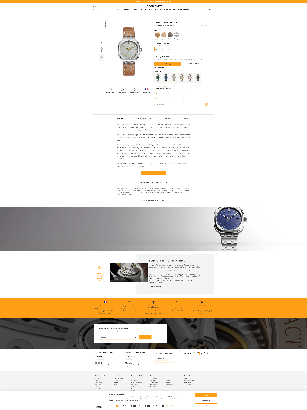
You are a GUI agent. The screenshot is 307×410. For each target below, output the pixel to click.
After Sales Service (169, 380)
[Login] (210, 10)
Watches (135, 9)
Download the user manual (153, 173)
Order (166, 63)
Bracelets (116, 380)
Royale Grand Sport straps (136, 386)
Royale (96, 380)
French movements (154, 378)
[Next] (101, 64)
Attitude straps (134, 388)
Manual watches (153, 384)
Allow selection (206, 400)
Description (120, 118)
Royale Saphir (98, 384)
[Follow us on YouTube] (204, 353)
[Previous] (101, 43)
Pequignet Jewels (118, 376)
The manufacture (188, 376)
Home (95, 16)
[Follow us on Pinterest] (201, 353)
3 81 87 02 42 (130, 359)
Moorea (96, 390)
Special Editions (187, 382)
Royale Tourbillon (98, 382)
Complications (153, 380)
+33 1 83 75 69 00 (100, 359)
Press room (167, 390)
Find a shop (167, 388)
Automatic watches (154, 382)
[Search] (213, 6)
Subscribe (145, 337)
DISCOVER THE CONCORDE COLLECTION (154, 200)
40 (162, 49)
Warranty (187, 118)
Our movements (154, 376)
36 (156, 49)
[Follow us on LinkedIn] (207, 353)
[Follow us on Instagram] (198, 353)
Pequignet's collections (100, 376)
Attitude (97, 386)
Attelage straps (134, 380)
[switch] (133, 406)
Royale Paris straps (135, 390)
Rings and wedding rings (119, 378)
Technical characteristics (143, 118)
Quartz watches (153, 386)
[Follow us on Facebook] (195, 353)
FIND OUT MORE (156, 286)
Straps (143, 9)
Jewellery (152, 9)
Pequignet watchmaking (189, 380)
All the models (103, 16)
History (185, 378)
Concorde (97, 378)
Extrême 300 (97, 388)
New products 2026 (123, 9)
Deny (206, 405)
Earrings (115, 384)
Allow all (206, 395)
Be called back (193, 63)
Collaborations (187, 384)
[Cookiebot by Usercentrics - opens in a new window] (98, 407)
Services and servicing (167, 9)
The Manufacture (184, 9)
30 (169, 49)
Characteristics (168, 118)
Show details (171, 406)
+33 (127, 359)
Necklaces (116, 382)
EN (93, 6)
